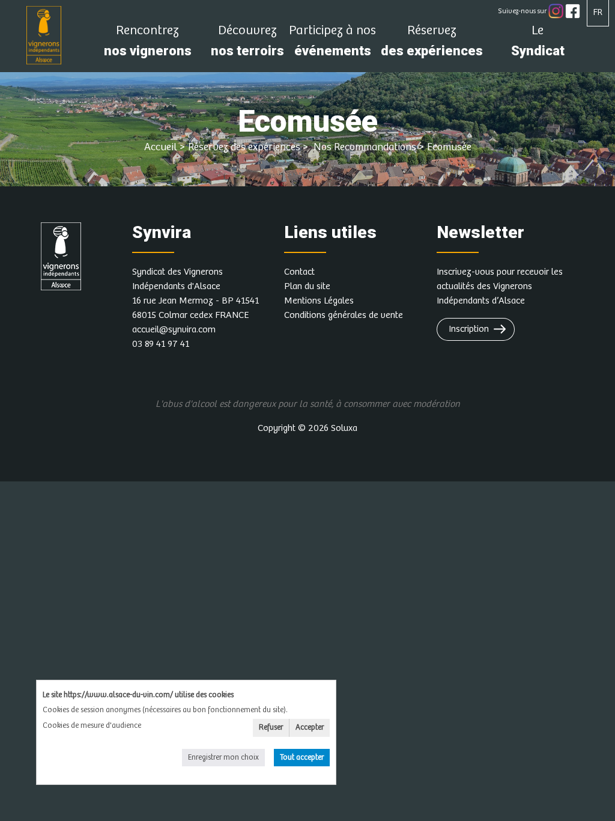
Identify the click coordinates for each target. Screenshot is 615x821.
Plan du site (307, 286)
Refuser (271, 727)
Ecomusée (449, 147)
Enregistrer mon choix (223, 757)
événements (332, 44)
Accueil (160, 147)
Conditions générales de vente (343, 315)
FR (597, 12)
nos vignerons (148, 44)
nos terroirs (247, 44)
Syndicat (538, 44)
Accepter (309, 727)
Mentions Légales (319, 301)
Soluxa (344, 428)
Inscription (469, 329)
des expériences (432, 44)
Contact (299, 272)
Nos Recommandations (363, 147)
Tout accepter (302, 757)
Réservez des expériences (244, 147)
